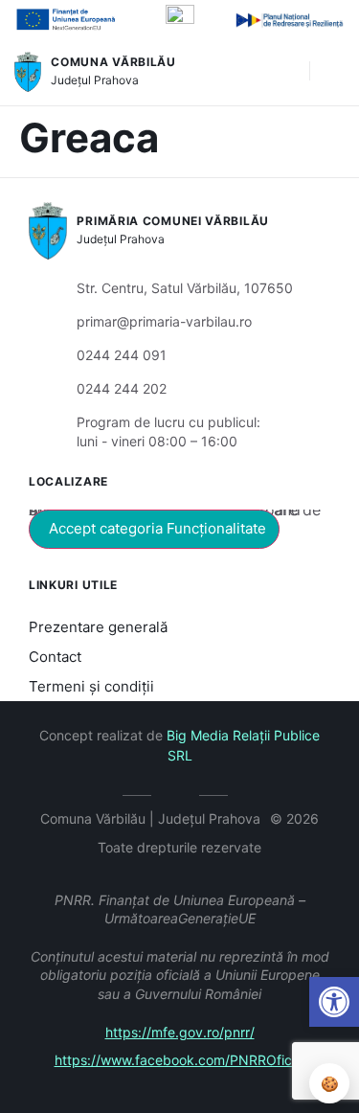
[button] (285, 71)
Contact (55, 656)
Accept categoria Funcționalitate (157, 528)
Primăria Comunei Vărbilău (173, 221)
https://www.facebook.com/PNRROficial (180, 1060)
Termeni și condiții (91, 686)
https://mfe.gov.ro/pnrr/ (180, 1032)
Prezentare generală (98, 627)
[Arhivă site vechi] (179, 792)
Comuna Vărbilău (113, 62)
